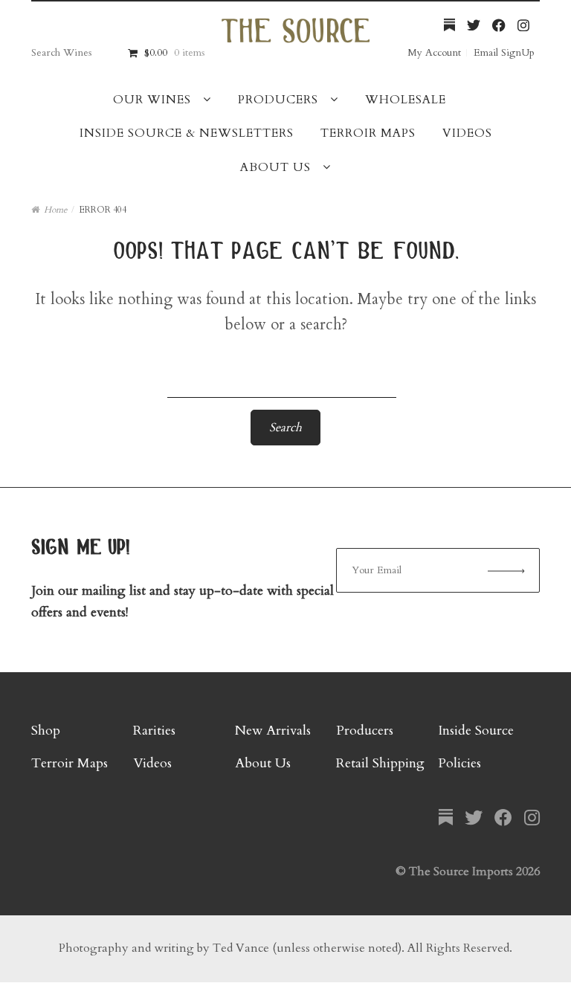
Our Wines (152, 99)
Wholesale (405, 99)
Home (55, 210)
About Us (275, 167)
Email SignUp (504, 52)
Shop (45, 730)
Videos (467, 133)
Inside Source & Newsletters (187, 133)
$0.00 (174, 52)
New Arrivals (273, 730)
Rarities (154, 730)
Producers (278, 99)
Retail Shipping (380, 763)
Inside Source (476, 730)
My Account (434, 52)
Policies (459, 763)
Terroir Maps (368, 133)
